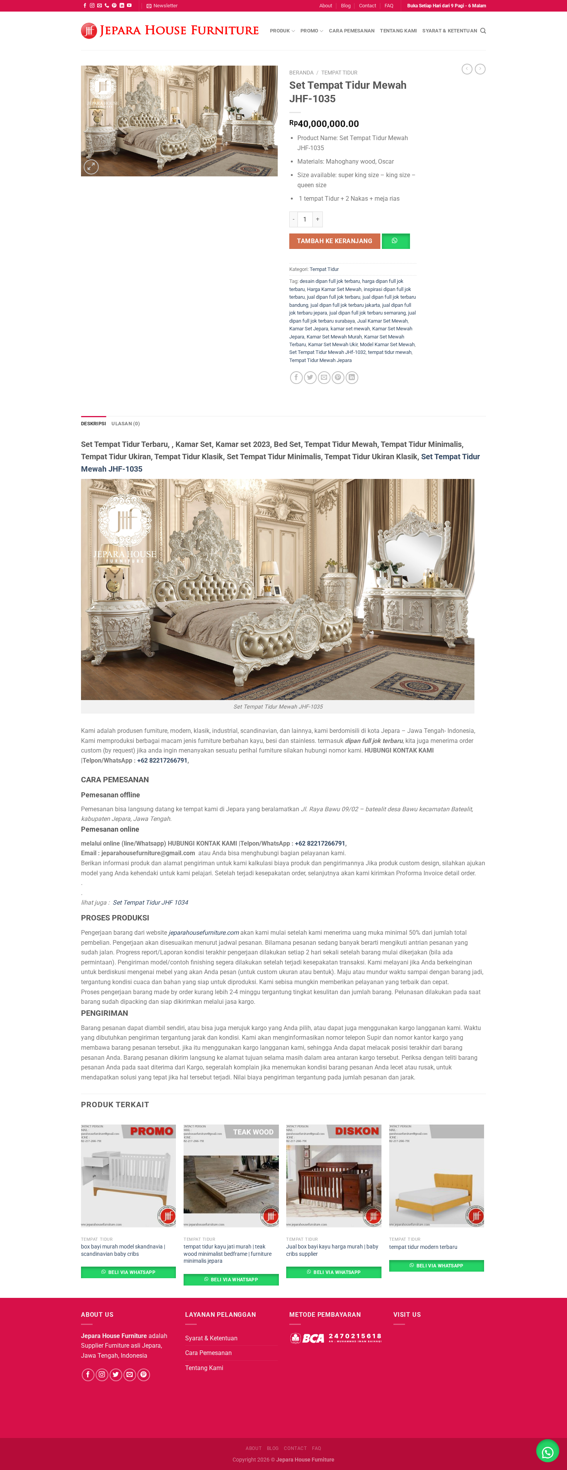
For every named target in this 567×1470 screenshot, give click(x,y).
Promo (309, 31)
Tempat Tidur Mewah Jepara (320, 360)
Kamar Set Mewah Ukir (333, 344)
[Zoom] (91, 166)
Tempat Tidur (339, 72)
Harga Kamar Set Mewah (334, 289)
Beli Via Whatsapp (131, 1272)
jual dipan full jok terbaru (333, 297)
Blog (346, 5)
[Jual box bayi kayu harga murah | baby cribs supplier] (333, 1176)
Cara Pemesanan (352, 31)
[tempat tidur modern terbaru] (436, 1176)
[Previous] (81, 1207)
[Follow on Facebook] (85, 5)
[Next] (483, 1207)
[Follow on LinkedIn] (122, 5)
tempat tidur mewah (390, 352)
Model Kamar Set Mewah (387, 344)
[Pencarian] (483, 31)
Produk (280, 31)
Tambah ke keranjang (334, 241)
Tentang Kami (398, 31)
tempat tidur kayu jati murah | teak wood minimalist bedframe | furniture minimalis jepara (228, 1253)
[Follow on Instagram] (92, 5)
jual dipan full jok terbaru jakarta (345, 305)
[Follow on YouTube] (129, 5)
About (325, 5)
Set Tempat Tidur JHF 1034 (150, 902)
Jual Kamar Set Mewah (382, 321)
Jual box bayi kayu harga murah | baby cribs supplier (332, 1250)
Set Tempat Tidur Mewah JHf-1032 (327, 352)
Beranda (301, 72)
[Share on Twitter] (310, 377)
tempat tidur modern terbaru (423, 1247)
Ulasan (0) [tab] (125, 423)
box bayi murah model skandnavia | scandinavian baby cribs (123, 1250)
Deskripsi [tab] (93, 423)
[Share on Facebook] (296, 377)
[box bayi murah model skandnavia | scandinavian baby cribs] (128, 1176)
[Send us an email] (99, 5)
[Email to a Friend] (324, 377)
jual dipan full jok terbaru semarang (367, 313)
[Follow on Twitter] (116, 1375)
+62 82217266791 (162, 760)
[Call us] (107, 5)
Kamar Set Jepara (308, 329)
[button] (399, 243)
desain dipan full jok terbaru (330, 281)
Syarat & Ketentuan (449, 31)
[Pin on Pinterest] (338, 377)
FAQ (389, 5)
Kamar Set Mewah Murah (334, 337)
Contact (367, 5)
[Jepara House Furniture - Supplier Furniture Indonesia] (169, 31)
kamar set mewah (350, 329)
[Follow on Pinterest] (114, 5)
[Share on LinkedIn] (352, 377)
